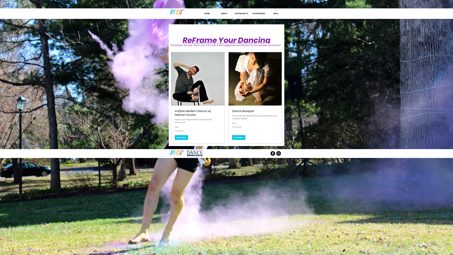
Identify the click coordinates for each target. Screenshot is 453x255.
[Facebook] (273, 153)
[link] (198, 113)
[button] (181, 137)
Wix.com (249, 150)
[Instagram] (278, 153)
